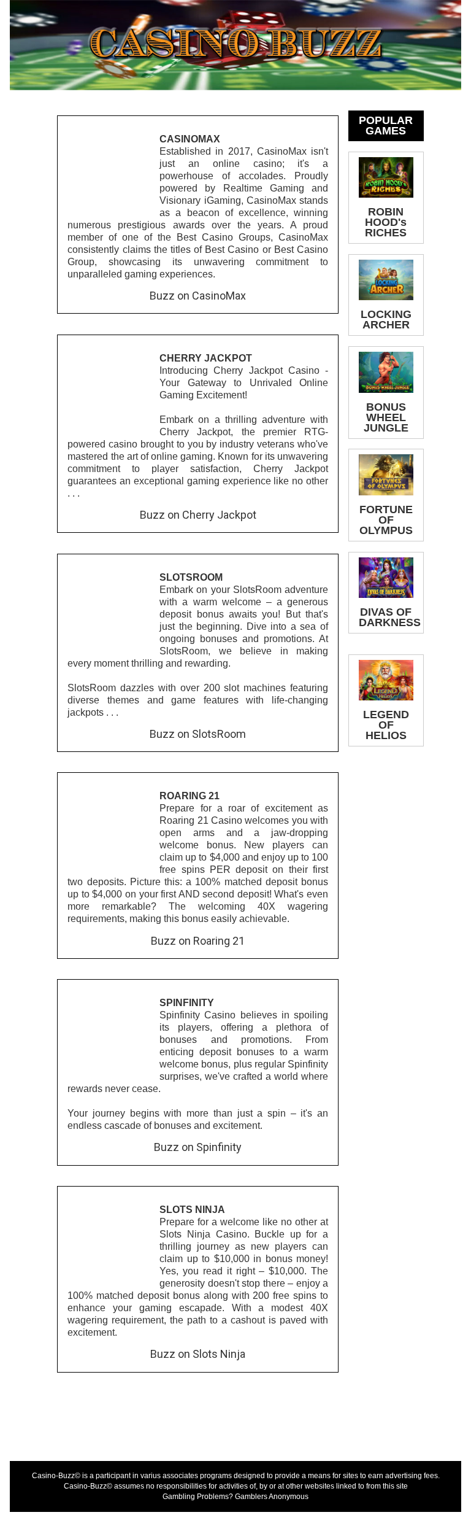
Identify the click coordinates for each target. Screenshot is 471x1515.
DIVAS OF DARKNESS (390, 617)
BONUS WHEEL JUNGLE (386, 417)
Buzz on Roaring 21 (198, 940)
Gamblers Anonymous (271, 1496)
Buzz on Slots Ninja (197, 1353)
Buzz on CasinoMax (198, 295)
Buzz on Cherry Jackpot (198, 514)
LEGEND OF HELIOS (386, 725)
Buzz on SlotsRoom (198, 733)
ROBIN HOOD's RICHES (386, 222)
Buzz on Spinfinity (198, 1147)
